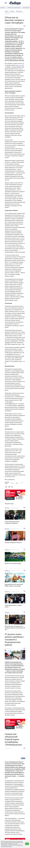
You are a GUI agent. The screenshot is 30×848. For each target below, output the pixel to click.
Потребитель (19, 11)
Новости (12, 11)
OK (27, 843)
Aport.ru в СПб (20, 65)
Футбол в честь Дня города (10, 7)
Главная (7, 11)
